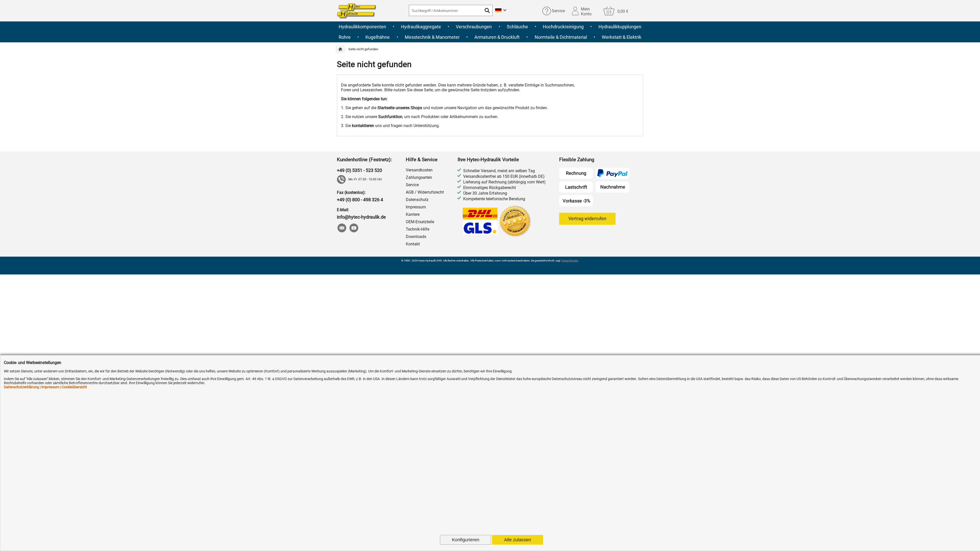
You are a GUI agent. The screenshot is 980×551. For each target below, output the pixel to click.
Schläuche (517, 26)
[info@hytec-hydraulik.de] (341, 228)
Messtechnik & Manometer (432, 37)
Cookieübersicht (74, 387)
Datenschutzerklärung (21, 387)
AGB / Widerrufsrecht (425, 192)
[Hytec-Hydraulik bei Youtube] (353, 228)
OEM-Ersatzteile (420, 221)
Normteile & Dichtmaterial (561, 37)
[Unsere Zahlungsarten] (594, 187)
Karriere (413, 214)
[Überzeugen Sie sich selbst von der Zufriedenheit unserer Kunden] (515, 221)
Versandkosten (419, 170)
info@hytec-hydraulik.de (361, 217)
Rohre (345, 37)
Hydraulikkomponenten (362, 26)
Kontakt (413, 244)
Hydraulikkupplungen (619, 26)
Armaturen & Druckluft (497, 37)
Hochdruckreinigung (563, 26)
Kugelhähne (377, 37)
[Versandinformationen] (480, 221)
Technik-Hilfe (417, 229)
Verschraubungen (474, 26)
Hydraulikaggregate (421, 26)
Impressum (416, 207)
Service (558, 10)
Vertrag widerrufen (587, 218)
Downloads (416, 236)
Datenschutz (417, 199)
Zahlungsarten (419, 177)
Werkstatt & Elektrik (621, 37)
